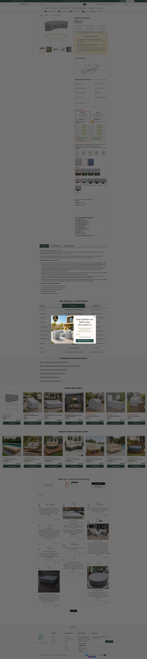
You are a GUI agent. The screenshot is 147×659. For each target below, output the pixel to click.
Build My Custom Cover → (84, 340)
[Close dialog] (94, 317)
